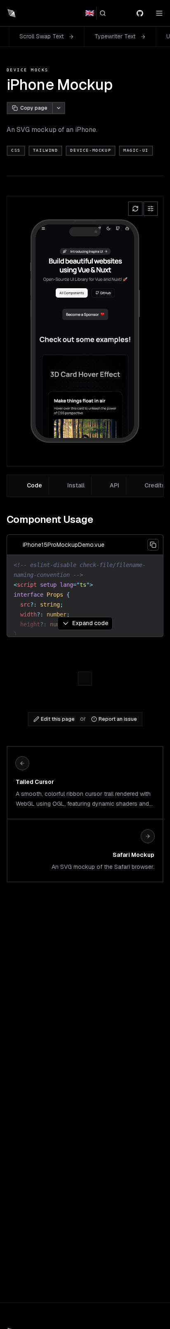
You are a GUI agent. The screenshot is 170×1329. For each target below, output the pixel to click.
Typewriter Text (89, 36)
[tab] (29, 486)
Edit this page (58, 719)
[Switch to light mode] (125, 13)
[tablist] (85, 486)
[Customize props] (150, 208)
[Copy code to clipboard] (153, 544)
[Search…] (106, 13)
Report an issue (118, 719)
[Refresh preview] (135, 208)
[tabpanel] (85, 572)
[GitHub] (143, 13)
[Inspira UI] (12, 13)
